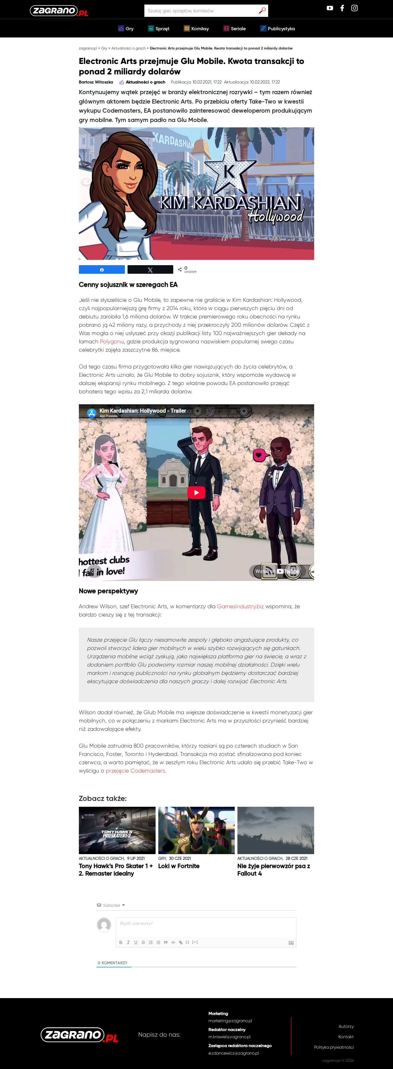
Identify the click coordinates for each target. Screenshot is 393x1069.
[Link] (180, 942)
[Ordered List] (151, 942)
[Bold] (121, 942)
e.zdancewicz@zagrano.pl (234, 1053)
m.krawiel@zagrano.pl (230, 1036)
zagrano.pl (88, 48)
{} (188, 942)
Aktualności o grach (128, 48)
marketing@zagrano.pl (230, 1020)
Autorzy (346, 1026)
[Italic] (128, 942)
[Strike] (143, 942)
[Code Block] (173, 942)
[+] (195, 942)
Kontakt (346, 1036)
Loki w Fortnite (178, 866)
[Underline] (136, 942)
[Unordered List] (158, 942)
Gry (129, 28)
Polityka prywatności (334, 1047)
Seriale (238, 28)
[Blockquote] (165, 942)
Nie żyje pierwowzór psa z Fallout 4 (273, 870)
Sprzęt (162, 28)
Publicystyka (281, 28)
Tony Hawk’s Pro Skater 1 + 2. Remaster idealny (116, 870)
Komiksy (200, 28)
